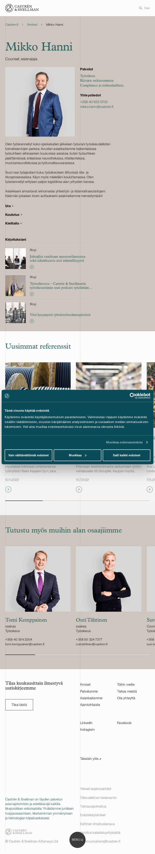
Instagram (87, 729)
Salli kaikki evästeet (126, 455)
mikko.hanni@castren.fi (96, 107)
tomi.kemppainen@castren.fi (24, 644)
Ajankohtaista (90, 705)
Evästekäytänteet (93, 815)
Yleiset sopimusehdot (95, 789)
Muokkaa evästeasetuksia (124, 442)
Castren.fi (11, 24)
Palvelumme (89, 691)
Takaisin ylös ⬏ (91, 759)
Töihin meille (126, 684)
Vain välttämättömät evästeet (28, 455)
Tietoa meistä (127, 691)
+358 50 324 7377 (89, 639)
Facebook (124, 723)
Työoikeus (87, 76)
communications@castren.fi (100, 841)
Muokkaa (75, 455)
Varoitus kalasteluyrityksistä (100, 833)
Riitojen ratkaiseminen (97, 80)
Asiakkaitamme (91, 698)
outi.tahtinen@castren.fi (92, 644)
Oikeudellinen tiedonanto (98, 798)
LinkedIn (86, 723)
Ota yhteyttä (126, 698)
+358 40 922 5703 (94, 102)
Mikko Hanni (54, 24)
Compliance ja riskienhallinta (102, 85)
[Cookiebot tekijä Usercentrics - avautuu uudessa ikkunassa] (132, 396)
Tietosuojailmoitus (93, 806)
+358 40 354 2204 (18, 639)
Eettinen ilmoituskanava (97, 824)
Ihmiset (32, 24)
